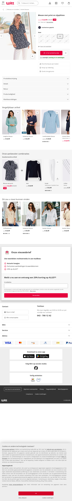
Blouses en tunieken (13, 9)
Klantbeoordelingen (10, 99)
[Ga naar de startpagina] (10, 3)
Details (6, 84)
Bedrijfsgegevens (63, 389)
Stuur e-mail (10, 312)
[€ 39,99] (31, 214)
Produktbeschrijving (10, 79)
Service (5, 330)
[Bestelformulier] (56, 3)
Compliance (29, 394)
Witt (4, 325)
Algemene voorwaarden (31, 389)
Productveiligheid (9, 94)
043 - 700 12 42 (44, 315)
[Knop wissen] (36, 3)
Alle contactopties (12, 318)
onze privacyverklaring (16, 484)
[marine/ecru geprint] (39, 27)
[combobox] (30, 3)
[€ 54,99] (52, 170)
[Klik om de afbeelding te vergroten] (32, 56)
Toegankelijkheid (51, 389)
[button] (3, 3)
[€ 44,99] (11, 122)
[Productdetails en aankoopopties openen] (15, 178)
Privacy (42, 389)
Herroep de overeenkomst (12, 389)
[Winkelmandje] (69, 3)
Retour (6, 89)
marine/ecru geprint (48, 27)
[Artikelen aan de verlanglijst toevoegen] (65, 53)
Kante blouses (25, 9)
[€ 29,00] (50, 122)
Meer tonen (33, 291)
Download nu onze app (36, 352)
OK (36, 493)
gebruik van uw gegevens (54, 449)
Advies (4, 336)
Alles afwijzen (23, 498)
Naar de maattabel (45, 46)
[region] (36, 472)
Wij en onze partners (8, 449)
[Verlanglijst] (62, 3)
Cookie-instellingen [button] (40, 394)
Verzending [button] (49, 22)
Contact (5, 306)
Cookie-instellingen (47, 498)
